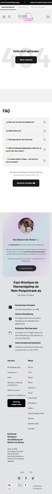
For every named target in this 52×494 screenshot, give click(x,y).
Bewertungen (33, 423)
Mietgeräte (32, 403)
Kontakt (31, 428)
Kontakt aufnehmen (26, 268)
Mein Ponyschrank (38, 7)
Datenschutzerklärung (16, 395)
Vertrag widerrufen (16, 403)
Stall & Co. (32, 388)
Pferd (30, 382)
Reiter (30, 377)
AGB (9, 377)
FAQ (30, 472)
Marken (31, 418)
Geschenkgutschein (36, 413)
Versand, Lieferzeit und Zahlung (15, 383)
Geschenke (32, 398)
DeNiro (31, 408)
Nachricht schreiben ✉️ (26, 183)
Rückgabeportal (13, 367)
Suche (22, 472)
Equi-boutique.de (8, 7)
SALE (30, 372)
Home (30, 367)
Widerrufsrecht (13, 390)
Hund (30, 393)
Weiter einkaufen (26, 60)
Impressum (12, 372)
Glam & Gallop (22, 7)
